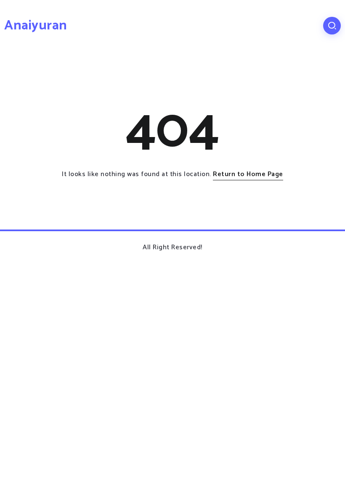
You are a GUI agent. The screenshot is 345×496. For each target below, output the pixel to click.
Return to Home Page (248, 174)
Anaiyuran (35, 25)
